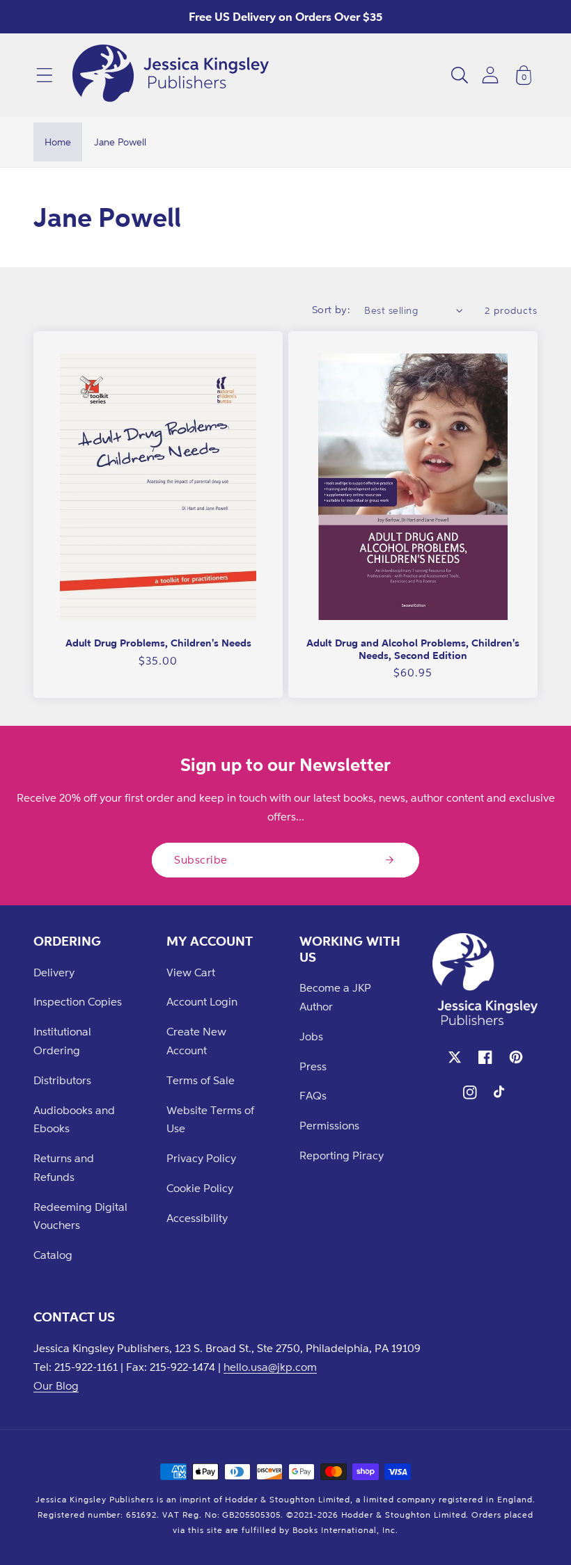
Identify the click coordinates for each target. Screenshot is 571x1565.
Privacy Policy (201, 1158)
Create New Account (196, 1040)
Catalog (52, 1254)
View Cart (190, 972)
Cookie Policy (199, 1188)
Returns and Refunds (63, 1167)
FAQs (313, 1095)
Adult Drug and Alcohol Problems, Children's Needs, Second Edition (412, 649)
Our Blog (56, 1385)
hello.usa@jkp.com (270, 1366)
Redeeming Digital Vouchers (80, 1216)
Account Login (201, 1001)
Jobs (311, 1036)
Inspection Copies (77, 1001)
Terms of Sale (200, 1080)
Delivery (54, 972)
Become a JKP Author (335, 996)
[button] (44, 75)
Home (58, 142)
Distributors (62, 1080)
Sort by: (331, 309)
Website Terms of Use (210, 1119)
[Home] (170, 75)
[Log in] (490, 75)
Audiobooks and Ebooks (74, 1119)
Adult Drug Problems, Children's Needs (158, 643)
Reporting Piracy (341, 1155)
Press (313, 1066)
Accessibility (197, 1218)
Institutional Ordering (62, 1040)
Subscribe (201, 859)
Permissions (329, 1125)
